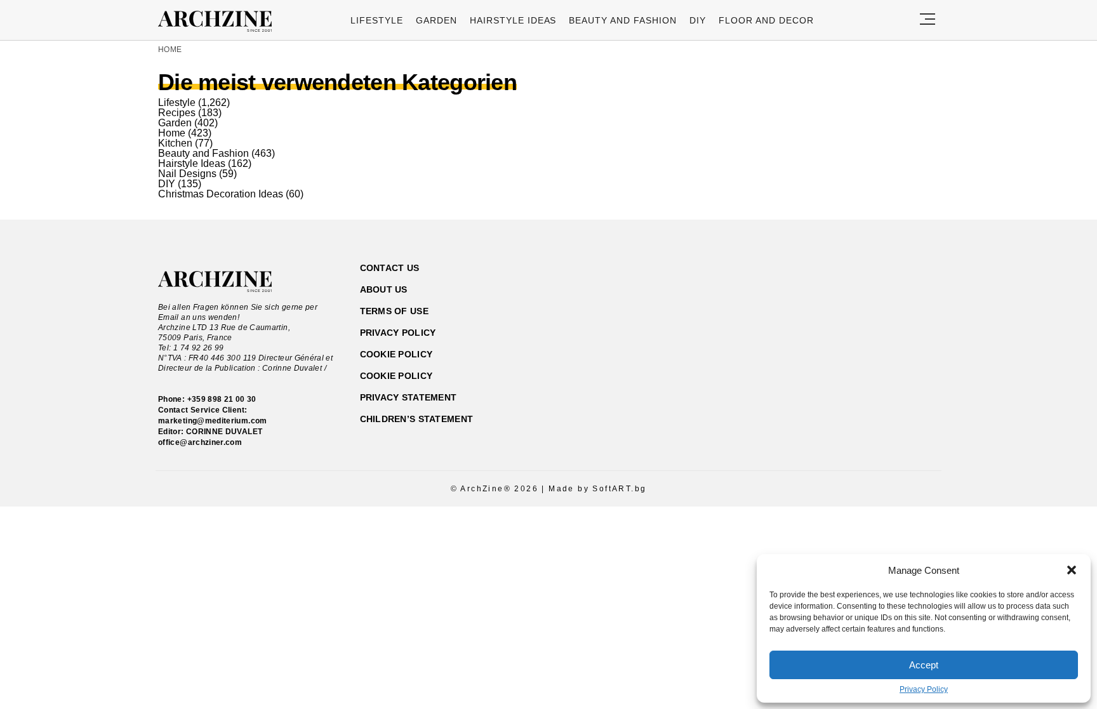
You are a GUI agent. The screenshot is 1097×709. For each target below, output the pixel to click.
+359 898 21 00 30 (221, 399)
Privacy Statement (408, 397)
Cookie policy (396, 354)
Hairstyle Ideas (513, 20)
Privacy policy (398, 333)
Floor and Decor (766, 20)
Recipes (177, 112)
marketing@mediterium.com (212, 420)
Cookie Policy (396, 376)
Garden (436, 20)
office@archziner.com (200, 442)
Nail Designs (187, 173)
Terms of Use (394, 311)
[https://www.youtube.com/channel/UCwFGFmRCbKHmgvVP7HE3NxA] (861, 328)
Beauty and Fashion (623, 20)
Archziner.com (219, 21)
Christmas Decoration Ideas (220, 194)
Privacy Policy (924, 689)
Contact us (390, 268)
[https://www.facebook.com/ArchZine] (817, 328)
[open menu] (927, 20)
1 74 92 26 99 (198, 347)
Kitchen (175, 143)
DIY (697, 20)
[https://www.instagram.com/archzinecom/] (839, 328)
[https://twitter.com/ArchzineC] (884, 328)
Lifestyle (376, 20)
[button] (1071, 570)
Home (170, 49)
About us (384, 289)
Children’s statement (417, 419)
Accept (923, 664)
